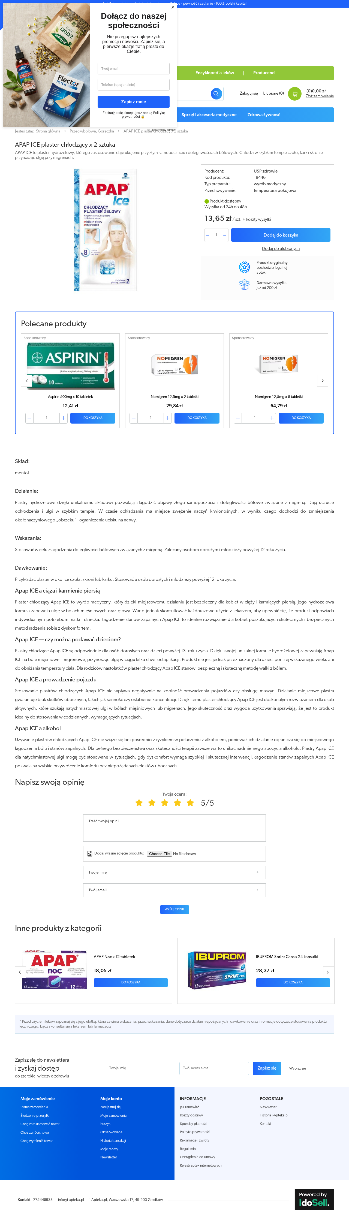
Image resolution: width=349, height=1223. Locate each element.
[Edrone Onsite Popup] (174, 611)
